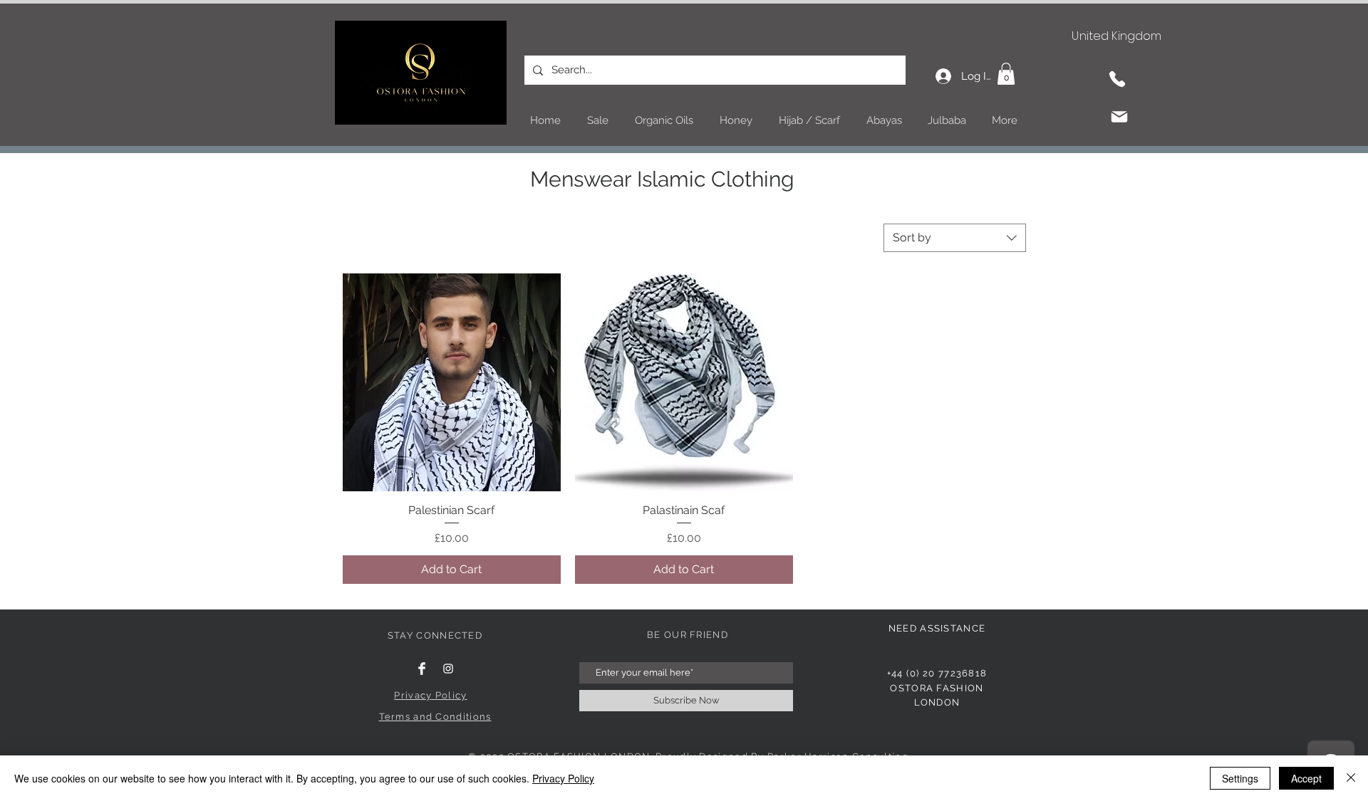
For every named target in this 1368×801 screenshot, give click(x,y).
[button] (1006, 74)
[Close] (1350, 778)
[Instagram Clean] (448, 668)
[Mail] (1119, 116)
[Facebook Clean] (421, 668)
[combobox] (955, 238)
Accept (1306, 778)
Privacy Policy (563, 778)
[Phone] (1117, 79)
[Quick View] (452, 382)
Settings (1240, 778)
